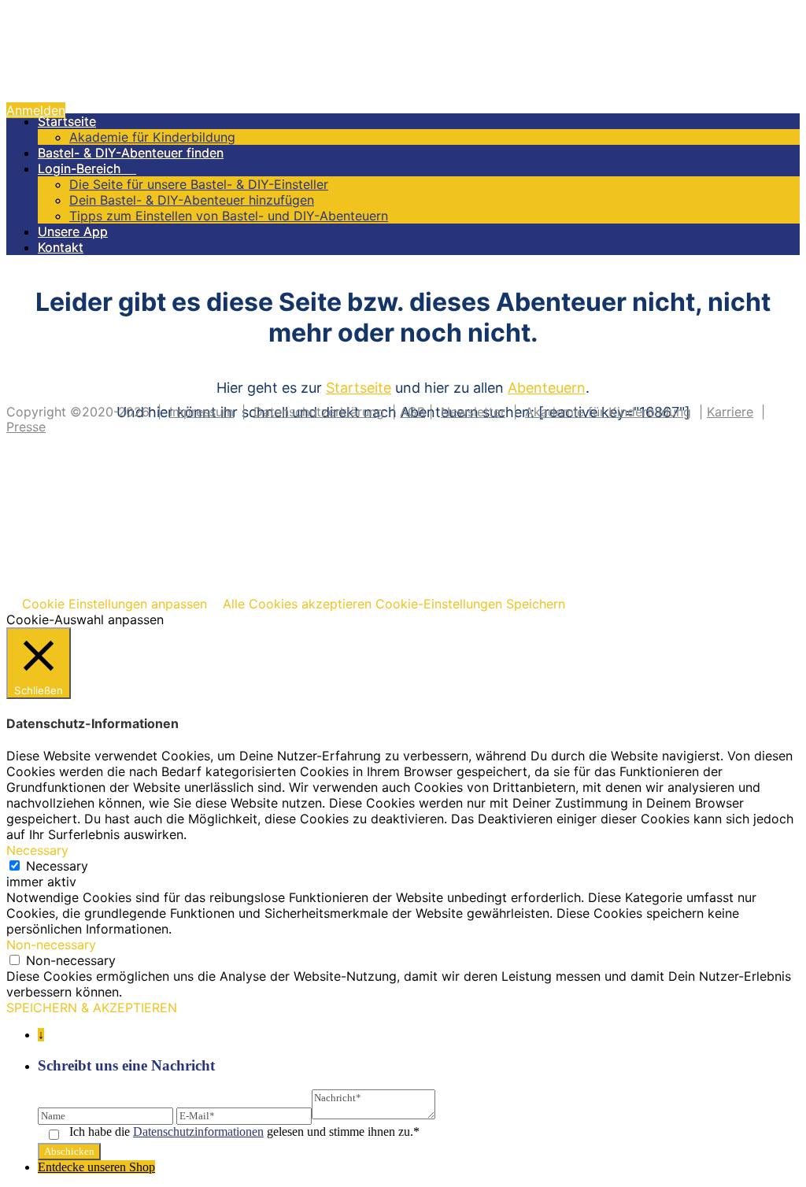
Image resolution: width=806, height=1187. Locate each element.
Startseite (67, 121)
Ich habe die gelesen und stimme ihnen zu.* (244, 1131)
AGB (412, 412)
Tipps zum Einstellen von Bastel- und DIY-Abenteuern (228, 216)
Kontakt (60, 247)
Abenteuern (547, 387)
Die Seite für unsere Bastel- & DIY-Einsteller (198, 184)
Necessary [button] (37, 850)
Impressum (201, 412)
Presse (26, 426)
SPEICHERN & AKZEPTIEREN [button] (91, 1007)
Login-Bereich (87, 168)
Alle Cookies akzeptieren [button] (297, 604)
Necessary (57, 866)
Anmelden (35, 110)
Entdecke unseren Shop (96, 1167)
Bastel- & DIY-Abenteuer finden (131, 153)
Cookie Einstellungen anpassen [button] (114, 604)
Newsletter (473, 412)
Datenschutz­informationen (198, 1131)
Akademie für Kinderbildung (152, 137)
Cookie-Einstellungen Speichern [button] (470, 604)
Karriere (730, 412)
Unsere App (73, 231)
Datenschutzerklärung (318, 412)
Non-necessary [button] (51, 944)
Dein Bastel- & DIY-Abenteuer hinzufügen (191, 200)
